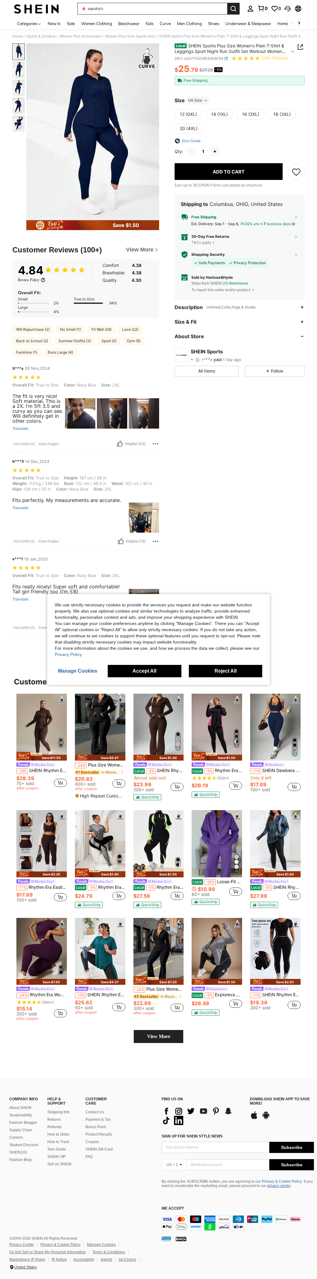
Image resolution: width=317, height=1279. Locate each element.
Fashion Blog (20, 1160)
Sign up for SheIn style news (192, 1136)
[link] (262, 8)
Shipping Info (58, 1112)
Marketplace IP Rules (27, 1259)
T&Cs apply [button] (201, 242)
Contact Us (94, 1112)
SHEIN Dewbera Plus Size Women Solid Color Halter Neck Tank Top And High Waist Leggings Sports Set (276, 770)
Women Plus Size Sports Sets (130, 36)
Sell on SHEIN (59, 1164)
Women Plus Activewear (80, 36)
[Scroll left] (291, 23)
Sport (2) (109, 340)
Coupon (92, 1142)
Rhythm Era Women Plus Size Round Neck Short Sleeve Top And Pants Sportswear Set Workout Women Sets (42, 994)
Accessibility (83, 1259)
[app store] (254, 1118)
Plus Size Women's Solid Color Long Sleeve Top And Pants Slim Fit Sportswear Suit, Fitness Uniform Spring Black (100, 764)
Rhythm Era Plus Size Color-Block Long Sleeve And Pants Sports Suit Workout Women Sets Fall (217, 770)
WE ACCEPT (173, 1209)
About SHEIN (20, 1108)
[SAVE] (296, 171)
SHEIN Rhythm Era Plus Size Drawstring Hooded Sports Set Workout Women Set (100, 994)
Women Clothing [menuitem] (96, 23)
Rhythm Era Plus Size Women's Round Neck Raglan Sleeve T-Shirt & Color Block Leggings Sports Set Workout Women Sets (100, 887)
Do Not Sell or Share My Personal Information (47, 1252)
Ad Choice (127, 1259)
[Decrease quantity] (191, 151)
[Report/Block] (155, 443)
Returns (54, 1119)
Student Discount (23, 1145)
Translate (20, 428)
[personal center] (250, 8)
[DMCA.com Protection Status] (181, 1239)
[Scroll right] (299, 23)
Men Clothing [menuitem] (189, 23)
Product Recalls (98, 1134)
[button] (287, 8)
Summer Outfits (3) (75, 340)
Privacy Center (21, 1244)
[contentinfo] (238, 1223)
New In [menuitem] (54, 23)
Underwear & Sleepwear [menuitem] (248, 23)
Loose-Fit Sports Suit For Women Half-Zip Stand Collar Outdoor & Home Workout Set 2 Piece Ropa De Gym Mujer (217, 881)
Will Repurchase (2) (33, 329)
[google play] (266, 1118)
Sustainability (20, 1115)
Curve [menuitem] (165, 23)
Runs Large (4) (60, 352)
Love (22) (130, 329)
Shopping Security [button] (208, 254)
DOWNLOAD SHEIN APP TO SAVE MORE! (280, 1101)
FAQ (89, 1157)
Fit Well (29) (101, 329)
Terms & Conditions (108, 1252)
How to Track (58, 1142)
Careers (16, 1137)
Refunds (54, 1127)
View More (158, 1036)
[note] (41, 756)
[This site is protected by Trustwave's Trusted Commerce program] (166, 1239)
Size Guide (56, 1149)
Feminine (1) (26, 352)
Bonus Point (95, 1127)
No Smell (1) (70, 329)
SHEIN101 (18, 1152)
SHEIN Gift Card (99, 1149)
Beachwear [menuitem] (129, 23)
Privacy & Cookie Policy (282, 1181)
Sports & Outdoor (41, 36)
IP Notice (59, 1259)
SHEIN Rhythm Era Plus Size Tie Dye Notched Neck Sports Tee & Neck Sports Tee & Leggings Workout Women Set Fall (276, 887)
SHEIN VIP (56, 1157)
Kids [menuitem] (150, 23)
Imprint (106, 1259)
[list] (203, 1116)
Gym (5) (134, 340)
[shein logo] (36, 8)
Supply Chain (20, 1130)
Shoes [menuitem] (213, 23)
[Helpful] (120, 443)
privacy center (278, 1186)
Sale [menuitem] (71, 23)
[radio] (188, 114)
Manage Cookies (101, 1244)
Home (17, 36)
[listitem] (41, 743)
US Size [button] (195, 100)
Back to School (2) (32, 340)
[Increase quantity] (215, 151)
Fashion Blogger (23, 1122)
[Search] (233, 9)
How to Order (58, 1134)
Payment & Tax (98, 1119)
